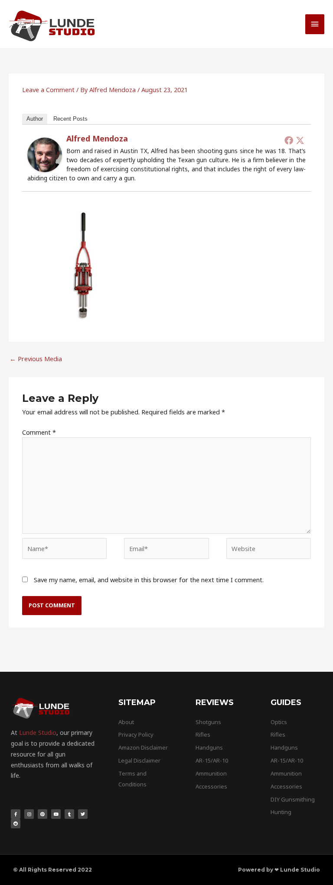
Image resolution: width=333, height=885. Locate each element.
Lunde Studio (37, 732)
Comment (39, 432)
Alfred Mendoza (97, 138)
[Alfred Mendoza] (44, 154)
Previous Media (36, 358)
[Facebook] (289, 140)
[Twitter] (300, 140)
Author (34, 118)
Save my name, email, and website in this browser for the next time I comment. (149, 579)
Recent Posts (70, 118)
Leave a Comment (48, 89)
